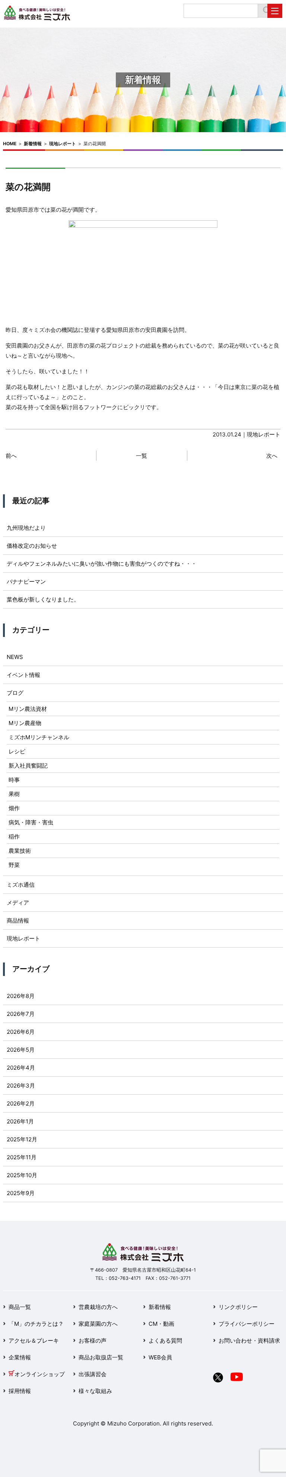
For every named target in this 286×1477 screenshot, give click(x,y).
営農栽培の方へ (98, 1306)
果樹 (14, 793)
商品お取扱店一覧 (101, 1357)
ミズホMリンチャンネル (39, 737)
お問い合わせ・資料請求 (249, 1340)
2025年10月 (22, 1175)
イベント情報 (23, 674)
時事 (14, 779)
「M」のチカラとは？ (36, 1323)
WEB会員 (160, 1357)
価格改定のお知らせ (32, 545)
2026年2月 (21, 1103)
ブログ (15, 692)
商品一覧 (20, 1306)
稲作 (14, 836)
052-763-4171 (125, 1278)
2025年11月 (21, 1157)
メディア (18, 902)
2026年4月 (21, 1067)
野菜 (14, 864)
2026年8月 (21, 995)
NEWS (15, 656)
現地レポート (62, 143)
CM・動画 (161, 1323)
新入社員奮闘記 (28, 765)
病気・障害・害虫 (31, 822)
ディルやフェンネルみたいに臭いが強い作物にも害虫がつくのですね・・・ (102, 563)
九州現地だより (26, 527)
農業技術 (20, 850)
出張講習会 (93, 1374)
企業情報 (20, 1357)
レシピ (17, 751)
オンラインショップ (40, 1374)
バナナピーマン (26, 581)
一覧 (141, 455)
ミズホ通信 (21, 884)
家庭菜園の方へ (98, 1323)
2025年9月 (21, 1193)
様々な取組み (95, 1390)
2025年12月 (22, 1139)
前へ (11, 455)
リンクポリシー (238, 1306)
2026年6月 (21, 1031)
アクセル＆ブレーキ (34, 1340)
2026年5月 (21, 1049)
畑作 (14, 808)
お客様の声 (93, 1340)
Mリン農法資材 (28, 708)
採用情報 (20, 1390)
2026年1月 (20, 1121)
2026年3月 (21, 1085)
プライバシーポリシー (246, 1323)
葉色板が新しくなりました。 (43, 599)
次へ (271, 455)
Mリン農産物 (25, 723)
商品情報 (18, 920)
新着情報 (33, 143)
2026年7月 (21, 1013)
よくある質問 (165, 1340)
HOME (9, 143)
